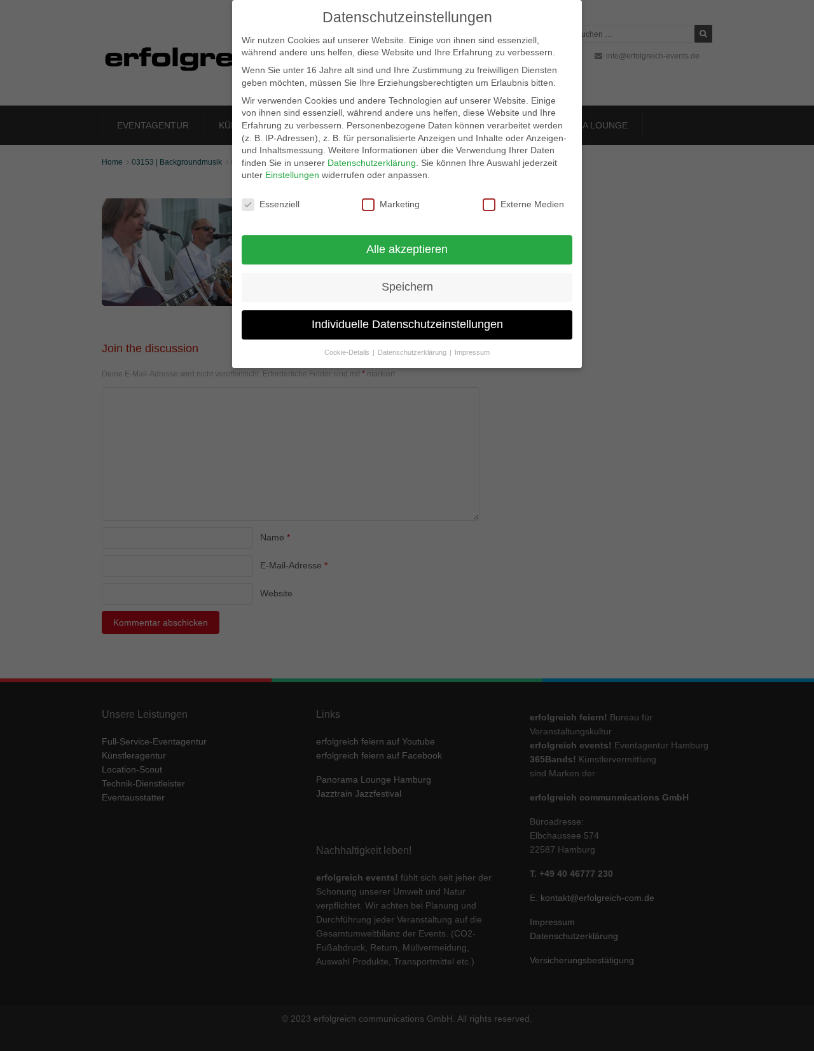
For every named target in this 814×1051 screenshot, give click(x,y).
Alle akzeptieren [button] (407, 249)
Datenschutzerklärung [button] (413, 352)
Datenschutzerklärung (372, 163)
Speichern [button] (407, 286)
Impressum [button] (472, 352)
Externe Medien (532, 204)
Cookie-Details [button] (347, 352)
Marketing (400, 204)
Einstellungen (292, 175)
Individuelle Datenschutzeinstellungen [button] (407, 324)
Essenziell (279, 204)
